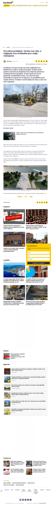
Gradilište (8, 47)
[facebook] (28, 500)
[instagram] (23, 500)
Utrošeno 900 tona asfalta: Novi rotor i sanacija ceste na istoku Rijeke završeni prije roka (28, 402)
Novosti (13, 380)
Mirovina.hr (48, 489)
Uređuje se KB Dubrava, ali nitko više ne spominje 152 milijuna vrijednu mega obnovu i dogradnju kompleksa (28, 377)
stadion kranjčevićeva (19, 483)
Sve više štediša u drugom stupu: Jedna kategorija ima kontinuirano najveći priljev (17, 471)
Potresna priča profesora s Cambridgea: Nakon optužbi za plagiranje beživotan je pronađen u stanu (40, 463)
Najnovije (6, 364)
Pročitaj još (7, 458)
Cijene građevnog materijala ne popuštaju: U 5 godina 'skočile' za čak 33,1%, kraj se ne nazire (36, 227)
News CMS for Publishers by (36, 503)
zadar (31, 196)
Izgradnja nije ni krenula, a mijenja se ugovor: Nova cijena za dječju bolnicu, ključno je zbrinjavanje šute (27, 393)
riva (26, 196)
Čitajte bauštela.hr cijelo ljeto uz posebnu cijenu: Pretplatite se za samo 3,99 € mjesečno (13, 227)
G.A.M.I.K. (20, 196)
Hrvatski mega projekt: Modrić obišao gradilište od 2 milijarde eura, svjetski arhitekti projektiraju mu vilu (13, 280)
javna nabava (20, 485)
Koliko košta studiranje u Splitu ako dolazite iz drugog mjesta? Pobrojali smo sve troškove (17, 463)
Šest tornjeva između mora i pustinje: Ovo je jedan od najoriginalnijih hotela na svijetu (27, 385)
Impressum (7, 489)
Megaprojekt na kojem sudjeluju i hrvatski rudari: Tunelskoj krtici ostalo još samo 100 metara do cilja (13, 303)
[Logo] (8, 2)
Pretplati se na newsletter (39, 263)
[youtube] (20, 500)
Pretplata (42, 2)
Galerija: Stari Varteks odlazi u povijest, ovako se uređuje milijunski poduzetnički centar (14, 250)
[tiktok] (25, 500)
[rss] (31, 500)
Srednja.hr (42, 489)
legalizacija (31, 483)
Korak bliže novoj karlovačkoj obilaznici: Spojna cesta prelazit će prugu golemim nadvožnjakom (28, 410)
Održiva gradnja (15, 388)
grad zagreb (7, 483)
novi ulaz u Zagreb (8, 485)
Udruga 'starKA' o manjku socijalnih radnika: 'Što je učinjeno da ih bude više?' (39, 471)
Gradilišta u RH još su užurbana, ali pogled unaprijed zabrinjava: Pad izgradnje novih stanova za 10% (35, 280)
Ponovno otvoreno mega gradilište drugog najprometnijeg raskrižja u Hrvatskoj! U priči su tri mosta (35, 303)
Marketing (17, 489)
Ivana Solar (9, 61)
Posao (12, 489)
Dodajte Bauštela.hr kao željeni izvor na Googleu (37, 64)
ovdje (45, 193)
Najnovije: (6, 5)
